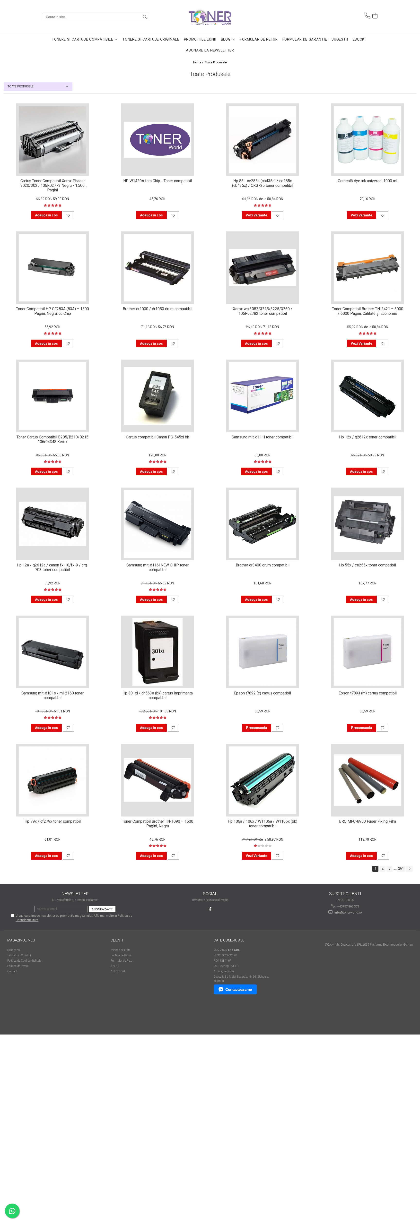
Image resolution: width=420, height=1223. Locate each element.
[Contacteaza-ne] (367, 16)
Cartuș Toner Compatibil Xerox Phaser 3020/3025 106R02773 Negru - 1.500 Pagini (52, 185)
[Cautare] (144, 17)
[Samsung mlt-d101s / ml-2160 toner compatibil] (52, 652)
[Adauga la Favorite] (68, 215)
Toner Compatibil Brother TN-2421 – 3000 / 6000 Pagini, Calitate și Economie (367, 311)
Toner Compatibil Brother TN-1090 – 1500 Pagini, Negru (157, 823)
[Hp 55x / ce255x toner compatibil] (367, 523)
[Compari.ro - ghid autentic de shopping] (24, 1015)
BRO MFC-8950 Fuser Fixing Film (367, 821)
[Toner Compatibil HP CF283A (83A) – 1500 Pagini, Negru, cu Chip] (52, 267)
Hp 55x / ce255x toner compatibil (367, 565)
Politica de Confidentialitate (24, 960)
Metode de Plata (121, 950)
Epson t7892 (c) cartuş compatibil (262, 693)
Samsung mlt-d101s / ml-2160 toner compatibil (52, 695)
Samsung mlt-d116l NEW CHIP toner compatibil (157, 567)
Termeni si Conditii (19, 955)
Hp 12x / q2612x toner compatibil (367, 437)
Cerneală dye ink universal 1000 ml (367, 181)
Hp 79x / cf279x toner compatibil (53, 821)
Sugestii (340, 39)
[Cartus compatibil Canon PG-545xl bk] (157, 395)
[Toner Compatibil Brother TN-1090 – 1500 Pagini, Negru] (157, 780)
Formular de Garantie (304, 39)
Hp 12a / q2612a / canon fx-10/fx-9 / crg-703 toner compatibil (52, 567)
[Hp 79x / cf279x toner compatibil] (52, 780)
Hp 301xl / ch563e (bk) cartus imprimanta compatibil (157, 695)
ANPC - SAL (118, 971)
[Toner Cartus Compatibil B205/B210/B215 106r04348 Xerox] (52, 395)
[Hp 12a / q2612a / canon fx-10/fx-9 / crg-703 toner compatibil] (52, 523)
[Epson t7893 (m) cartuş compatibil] (367, 652)
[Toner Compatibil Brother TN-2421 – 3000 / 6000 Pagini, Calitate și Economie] (367, 267)
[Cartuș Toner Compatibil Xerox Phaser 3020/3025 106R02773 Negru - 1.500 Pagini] (52, 139)
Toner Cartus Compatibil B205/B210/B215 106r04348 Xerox (52, 439)
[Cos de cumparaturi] (375, 16)
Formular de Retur (259, 39)
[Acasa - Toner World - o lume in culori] (210, 17)
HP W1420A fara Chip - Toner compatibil (157, 181)
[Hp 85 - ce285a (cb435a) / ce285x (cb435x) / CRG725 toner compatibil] (262, 139)
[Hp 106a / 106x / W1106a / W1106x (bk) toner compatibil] (262, 780)
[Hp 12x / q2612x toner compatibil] (367, 395)
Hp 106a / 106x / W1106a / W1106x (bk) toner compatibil (262, 823)
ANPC (114, 966)
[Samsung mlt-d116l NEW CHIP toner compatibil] (157, 523)
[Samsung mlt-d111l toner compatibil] (262, 395)
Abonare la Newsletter (210, 50)
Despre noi (13, 950)
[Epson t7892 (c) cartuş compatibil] (262, 652)
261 (401, 868)
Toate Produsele (216, 62)
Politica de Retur (121, 955)
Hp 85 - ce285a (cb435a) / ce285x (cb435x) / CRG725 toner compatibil (262, 183)
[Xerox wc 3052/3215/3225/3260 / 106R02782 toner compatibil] (262, 267)
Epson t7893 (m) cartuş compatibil (368, 693)
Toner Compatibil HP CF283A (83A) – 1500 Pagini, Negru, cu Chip (52, 311)
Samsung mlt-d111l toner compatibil (262, 437)
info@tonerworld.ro (348, 912)
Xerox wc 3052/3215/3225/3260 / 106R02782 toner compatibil (262, 311)
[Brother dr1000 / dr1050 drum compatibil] (157, 267)
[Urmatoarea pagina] (409, 869)
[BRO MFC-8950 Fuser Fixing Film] (367, 780)
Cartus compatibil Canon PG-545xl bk (157, 437)
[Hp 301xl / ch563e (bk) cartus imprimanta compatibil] (157, 652)
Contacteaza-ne (238, 989)
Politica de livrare (17, 966)
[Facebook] (210, 909)
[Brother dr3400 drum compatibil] (262, 523)
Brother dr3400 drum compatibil (262, 565)
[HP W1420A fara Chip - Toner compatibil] (157, 139)
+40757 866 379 (348, 906)
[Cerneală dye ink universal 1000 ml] (367, 139)
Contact (12, 971)
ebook (359, 39)
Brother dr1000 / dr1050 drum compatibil (157, 309)
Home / (198, 62)
